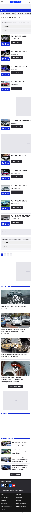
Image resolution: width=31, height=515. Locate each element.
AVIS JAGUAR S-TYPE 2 (19, 186)
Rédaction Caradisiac (5, 497)
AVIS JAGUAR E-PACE (19, 51)
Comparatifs (27, 13)
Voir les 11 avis (15, 126)
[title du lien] (5, 38)
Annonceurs (18, 494)
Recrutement (3, 500)
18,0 (5, 224)
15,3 (5, 193)
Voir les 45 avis (15, 207)
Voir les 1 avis (15, 42)
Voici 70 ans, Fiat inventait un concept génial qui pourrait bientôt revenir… (19, 451)
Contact (2, 494)
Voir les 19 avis (15, 57)
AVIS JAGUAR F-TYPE (19, 82)
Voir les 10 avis (15, 222)
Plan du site (18, 500)
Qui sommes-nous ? (20, 497)
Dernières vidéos (6, 287)
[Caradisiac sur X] (6, 485)
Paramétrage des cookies (21, 506)
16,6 (5, 44)
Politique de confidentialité (21, 503)
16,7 (5, 163)
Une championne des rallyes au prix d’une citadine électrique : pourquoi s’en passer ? (20, 467)
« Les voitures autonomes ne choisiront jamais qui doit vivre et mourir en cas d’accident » (13, 331)
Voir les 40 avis (15, 73)
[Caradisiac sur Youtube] (13, 485)
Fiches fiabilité (19, 13)
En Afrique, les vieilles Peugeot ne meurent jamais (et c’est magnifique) (14, 355)
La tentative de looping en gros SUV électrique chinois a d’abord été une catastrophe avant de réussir (12, 379)
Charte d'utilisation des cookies (6, 506)
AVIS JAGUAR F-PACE (19, 67)
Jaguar (3, 10)
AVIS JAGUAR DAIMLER (20, 36)
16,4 (5, 178)
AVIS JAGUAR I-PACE (19, 155)
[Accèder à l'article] (15, 297)
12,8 (5, 59)
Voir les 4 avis (15, 161)
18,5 (5, 89)
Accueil (2, 13)
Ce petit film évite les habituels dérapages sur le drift (14, 307)
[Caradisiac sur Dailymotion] (10, 485)
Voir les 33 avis (15, 177)
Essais (13, 13)
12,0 (5, 74)
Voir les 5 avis (15, 88)
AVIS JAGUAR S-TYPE (19, 170)
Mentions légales (4, 503)
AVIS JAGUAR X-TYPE (19, 201)
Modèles (8, 13)
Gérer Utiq (3, 509)
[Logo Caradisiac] (16, 3)
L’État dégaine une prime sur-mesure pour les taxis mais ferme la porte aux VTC (19, 444)
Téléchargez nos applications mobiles (13, 490)
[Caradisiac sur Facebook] (3, 485)
